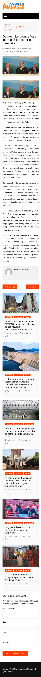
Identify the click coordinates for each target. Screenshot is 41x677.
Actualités (15, 51)
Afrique (27, 317)
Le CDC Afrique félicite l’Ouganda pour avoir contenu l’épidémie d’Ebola (19, 577)
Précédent (11, 287)
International (24, 51)
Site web (6, 642)
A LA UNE (8, 51)
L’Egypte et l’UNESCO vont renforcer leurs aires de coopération (18, 530)
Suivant (31, 287)
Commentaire (8, 609)
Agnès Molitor (11, 391)
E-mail (5, 632)
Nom (5, 622)
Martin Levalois (10, 49)
